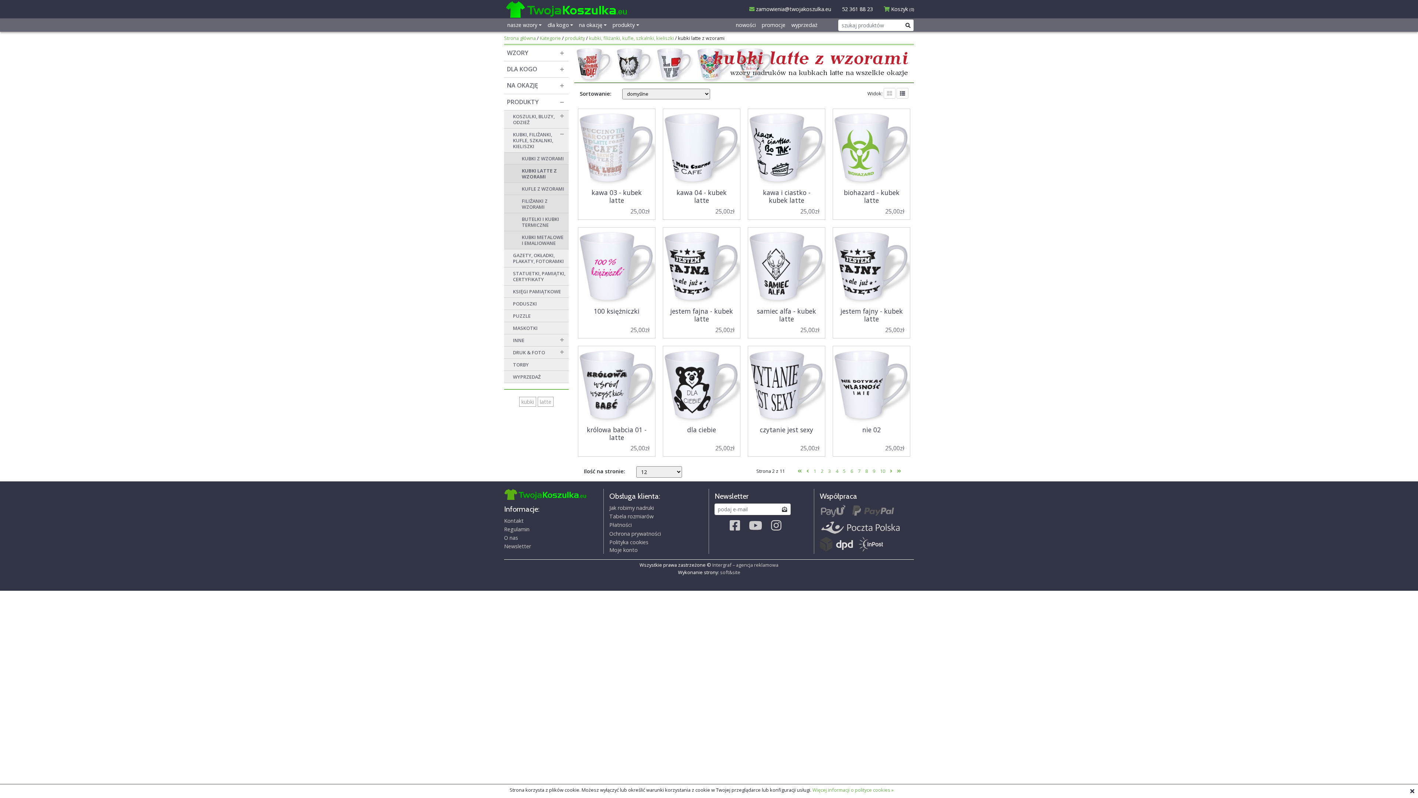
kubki (527, 401)
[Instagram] (776, 525)
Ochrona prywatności (635, 533)
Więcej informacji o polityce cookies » (853, 790)
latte (545, 401)
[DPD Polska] (836, 544)
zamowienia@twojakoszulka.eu (792, 9)
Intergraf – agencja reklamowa (745, 565)
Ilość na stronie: (604, 471)
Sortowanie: (596, 93)
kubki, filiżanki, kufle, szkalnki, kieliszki (631, 38)
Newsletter (517, 546)
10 (882, 471)
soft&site (730, 572)
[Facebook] (735, 525)
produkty (575, 38)
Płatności (620, 524)
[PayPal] (873, 511)
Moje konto (623, 549)
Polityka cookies (628, 542)
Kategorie (550, 38)
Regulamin (517, 529)
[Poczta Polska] (860, 527)
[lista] (902, 93)
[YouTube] (755, 525)
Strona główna (520, 38)
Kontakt (514, 520)
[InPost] (871, 544)
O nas (511, 537)
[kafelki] (889, 93)
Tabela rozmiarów (631, 516)
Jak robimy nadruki (631, 507)
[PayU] (833, 511)
